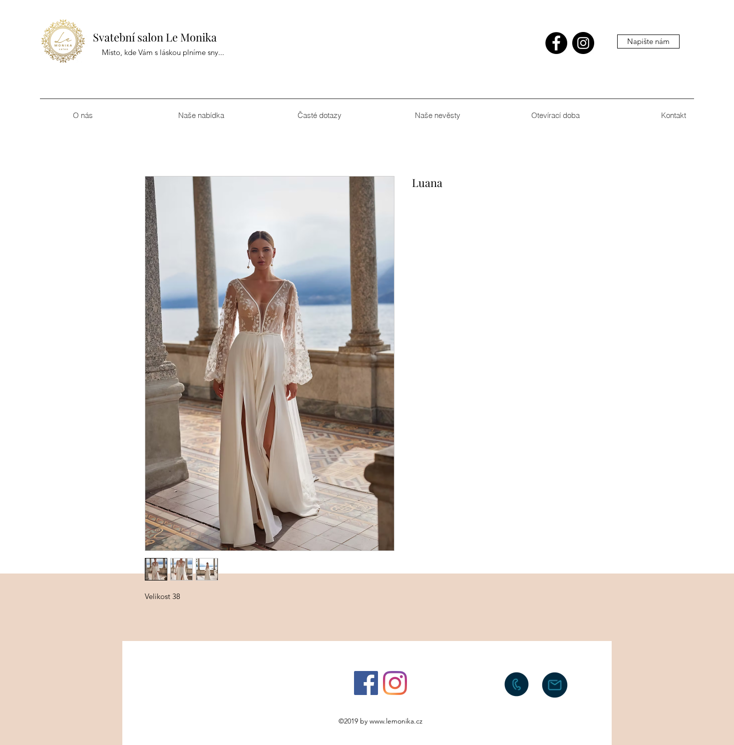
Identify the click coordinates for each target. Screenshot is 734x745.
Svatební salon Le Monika (155, 37)
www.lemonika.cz (395, 721)
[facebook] (556, 43)
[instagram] (583, 43)
